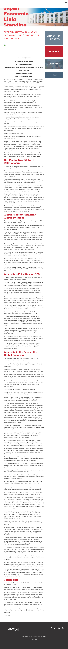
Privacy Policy (34, 639)
